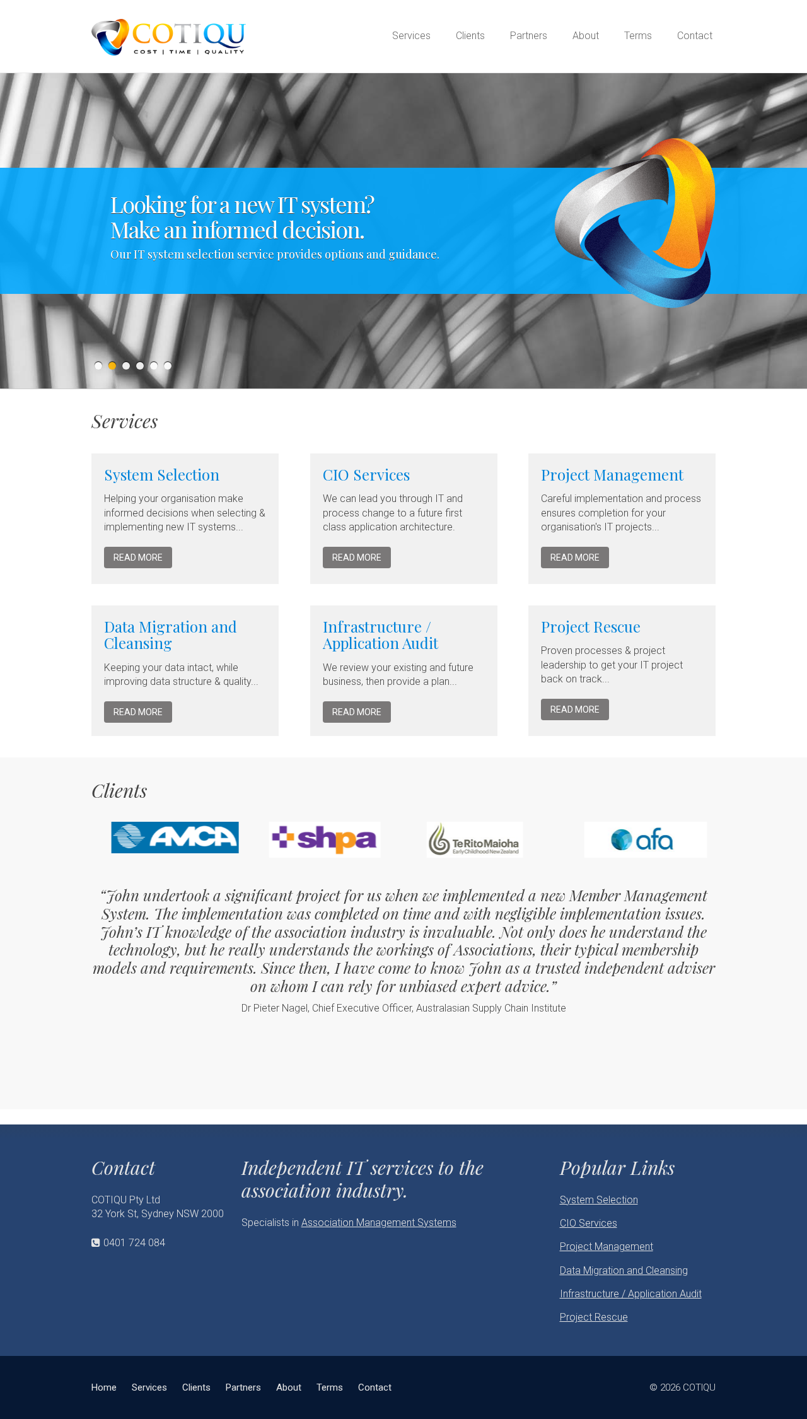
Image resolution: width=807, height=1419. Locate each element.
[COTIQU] (168, 33)
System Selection (161, 474)
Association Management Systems (378, 1223)
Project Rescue (591, 626)
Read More (138, 557)
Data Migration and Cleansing (170, 634)
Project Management (612, 474)
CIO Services (366, 474)
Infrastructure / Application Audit (380, 634)
